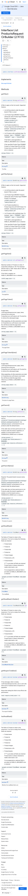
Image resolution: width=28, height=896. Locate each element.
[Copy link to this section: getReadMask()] (13, 526)
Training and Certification (7, 858)
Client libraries (12, 9)
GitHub (3, 848)
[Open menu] (2, 2)
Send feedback (7, 26)
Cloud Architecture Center (7, 855)
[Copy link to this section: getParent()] (11, 405)
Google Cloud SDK (11, 6)
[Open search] (17, 2)
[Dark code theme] (22, 69)
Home (2, 18)
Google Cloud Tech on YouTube (8, 874)
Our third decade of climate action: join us (12, 885)
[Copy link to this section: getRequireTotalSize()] (18, 671)
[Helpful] (11, 23)
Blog (2, 864)
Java (21, 6)
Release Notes (4, 838)
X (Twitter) (4, 869)
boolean (4, 708)
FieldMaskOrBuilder (8, 664)
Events (3, 867)
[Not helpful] (13, 23)
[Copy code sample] (25, 69)
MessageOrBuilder (6, 83)
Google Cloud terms (7, 882)
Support (3, 836)
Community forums (6, 834)
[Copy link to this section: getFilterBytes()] (13, 174)
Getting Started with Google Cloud (9, 850)
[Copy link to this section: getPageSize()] (12, 254)
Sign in (24, 1)
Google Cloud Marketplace (7, 824)
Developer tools (18, 18)
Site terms (17, 880)
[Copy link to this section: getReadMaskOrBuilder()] (20, 599)
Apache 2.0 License (5, 806)
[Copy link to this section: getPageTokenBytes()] (18, 353)
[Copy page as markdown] (8, 40)
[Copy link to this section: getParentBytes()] (15, 466)
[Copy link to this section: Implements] (12, 79)
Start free (5, 13)
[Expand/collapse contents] (10, 45)
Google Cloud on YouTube (7, 872)
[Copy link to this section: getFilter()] (9, 94)
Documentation (9, 18)
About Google (4, 880)
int (3, 291)
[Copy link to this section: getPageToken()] (14, 299)
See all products (5, 819)
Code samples (4, 853)
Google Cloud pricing (6, 822)
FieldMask (5, 591)
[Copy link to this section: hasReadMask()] (13, 717)
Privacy (11, 880)
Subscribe (23, 888)
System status (4, 841)
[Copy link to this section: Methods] (11, 89)
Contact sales (4, 827)
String (4, 166)
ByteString (5, 246)
